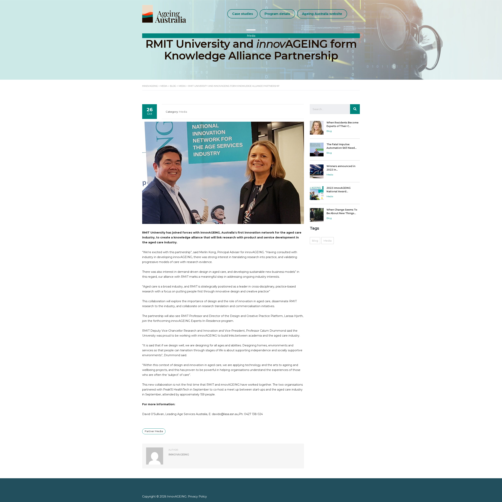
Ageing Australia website (322, 14)
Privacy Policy (197, 496)
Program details (277, 14)
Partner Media (154, 431)
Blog (315, 240)
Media (328, 240)
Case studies (242, 14)
